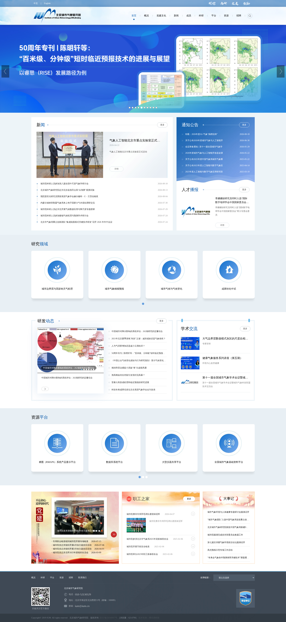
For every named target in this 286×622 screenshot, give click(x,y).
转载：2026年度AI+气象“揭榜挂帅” (201, 134)
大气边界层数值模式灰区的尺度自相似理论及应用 (226, 338)
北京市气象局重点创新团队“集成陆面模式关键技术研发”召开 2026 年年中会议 (76, 222)
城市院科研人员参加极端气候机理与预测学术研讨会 (64, 216)
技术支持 (141, 618)
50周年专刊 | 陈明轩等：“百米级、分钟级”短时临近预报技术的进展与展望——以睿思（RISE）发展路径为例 (139, 353)
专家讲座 (206, 344)
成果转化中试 (229, 288)
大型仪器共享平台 (171, 462)
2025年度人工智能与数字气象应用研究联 (204, 172)
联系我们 (82, 577)
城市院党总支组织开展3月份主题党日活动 (71, 549)
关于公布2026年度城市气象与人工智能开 (204, 140)
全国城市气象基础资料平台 (228, 462)
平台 (52, 577)
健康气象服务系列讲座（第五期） (222, 358)
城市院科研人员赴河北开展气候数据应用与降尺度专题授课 (68, 209)
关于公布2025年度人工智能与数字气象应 (204, 165)
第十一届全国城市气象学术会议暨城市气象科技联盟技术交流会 (226, 377)
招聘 (71, 577)
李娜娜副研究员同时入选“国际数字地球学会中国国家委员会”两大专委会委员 (231, 200)
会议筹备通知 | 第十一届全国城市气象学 (203, 147)
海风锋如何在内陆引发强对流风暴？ (128, 375)
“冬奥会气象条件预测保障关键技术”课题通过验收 (228, 557)
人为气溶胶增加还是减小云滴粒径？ (128, 346)
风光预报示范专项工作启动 (220, 550)
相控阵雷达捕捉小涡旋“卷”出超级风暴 (129, 368)
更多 (244, 125)
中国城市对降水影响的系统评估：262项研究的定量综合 (67, 378)
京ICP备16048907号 (108, 618)
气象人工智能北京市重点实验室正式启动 (135, 140)
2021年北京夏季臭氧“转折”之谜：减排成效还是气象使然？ (138, 338)
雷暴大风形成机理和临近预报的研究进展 (130, 382)
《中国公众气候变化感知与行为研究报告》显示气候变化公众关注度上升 (139, 360)
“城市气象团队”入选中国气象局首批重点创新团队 (228, 520)
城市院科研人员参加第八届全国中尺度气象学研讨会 (64, 184)
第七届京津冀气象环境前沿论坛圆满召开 (226, 542)
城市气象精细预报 (114, 288)
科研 (43, 577)
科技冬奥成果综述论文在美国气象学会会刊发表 (133, 390)
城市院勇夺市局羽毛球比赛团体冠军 (166, 521)
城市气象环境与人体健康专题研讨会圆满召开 (228, 512)
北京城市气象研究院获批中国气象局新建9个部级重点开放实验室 (228, 527)
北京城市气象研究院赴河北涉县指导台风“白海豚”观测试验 (67, 190)
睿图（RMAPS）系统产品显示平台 (57, 462)
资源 (61, 577)
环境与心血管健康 (210, 363)
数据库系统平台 (114, 462)
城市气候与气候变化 (171, 288)
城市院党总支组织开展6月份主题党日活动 (71, 545)
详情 (222, 225)
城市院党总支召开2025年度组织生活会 (70, 552)
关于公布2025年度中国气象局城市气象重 (204, 159)
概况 (33, 577)
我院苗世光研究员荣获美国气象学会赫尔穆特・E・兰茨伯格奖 (69, 196)
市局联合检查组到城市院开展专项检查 (70, 541)
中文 (36, 3)
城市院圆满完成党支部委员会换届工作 (225, 535)
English (47, 3)
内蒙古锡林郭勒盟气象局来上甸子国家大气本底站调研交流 (68, 203)
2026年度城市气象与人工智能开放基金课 (204, 153)
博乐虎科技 (154, 618)
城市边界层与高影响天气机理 (57, 288)
